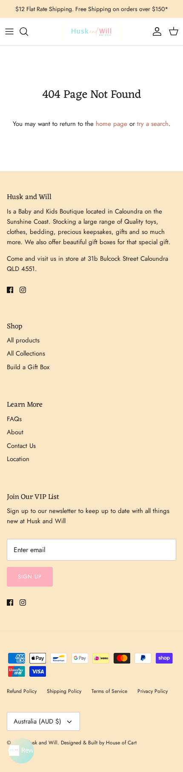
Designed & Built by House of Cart (99, 742)
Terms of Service (109, 691)
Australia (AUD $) (37, 721)
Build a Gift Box (28, 367)
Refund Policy (22, 691)
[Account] (155, 31)
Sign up (30, 577)
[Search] (28, 31)
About (15, 432)
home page (111, 123)
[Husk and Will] (91, 31)
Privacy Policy (152, 691)
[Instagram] (23, 290)
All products (23, 340)
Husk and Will (41, 742)
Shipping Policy (64, 691)
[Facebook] (10, 290)
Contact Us (21, 445)
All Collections (26, 353)
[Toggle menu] (9, 31)
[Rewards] (21, 750)
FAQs (14, 419)
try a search (153, 123)
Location (18, 459)
